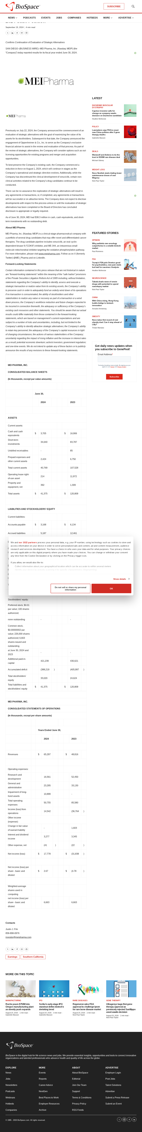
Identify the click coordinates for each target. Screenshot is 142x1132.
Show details (119, 579)
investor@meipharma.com (18, 937)
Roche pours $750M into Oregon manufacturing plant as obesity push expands (19, 1007)
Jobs (59, 18)
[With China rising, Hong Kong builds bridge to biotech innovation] (130, 302)
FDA (94, 259)
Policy (95, 127)
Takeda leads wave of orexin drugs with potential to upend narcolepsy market (105, 283)
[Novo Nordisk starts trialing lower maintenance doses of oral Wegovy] (130, 175)
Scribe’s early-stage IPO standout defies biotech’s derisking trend (51, 1007)
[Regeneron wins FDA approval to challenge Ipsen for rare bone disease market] (88, 988)
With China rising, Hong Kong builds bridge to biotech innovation (105, 303)
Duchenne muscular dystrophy (102, 106)
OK (111, 588)
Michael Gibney (98, 160)
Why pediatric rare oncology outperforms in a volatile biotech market (106, 245)
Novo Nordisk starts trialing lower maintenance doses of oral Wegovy (106, 175)
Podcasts (29, 18)
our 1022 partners (28, 542)
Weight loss (98, 170)
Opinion (96, 240)
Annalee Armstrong (99, 309)
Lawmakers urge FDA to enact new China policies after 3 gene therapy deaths (106, 132)
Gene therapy (113, 1000)
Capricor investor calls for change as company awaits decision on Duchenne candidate (106, 113)
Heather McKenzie (99, 119)
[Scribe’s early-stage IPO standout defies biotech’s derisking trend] (54, 988)
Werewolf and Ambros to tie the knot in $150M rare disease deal (106, 156)
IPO (40, 1000)
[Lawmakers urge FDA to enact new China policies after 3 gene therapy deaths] (130, 132)
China (95, 297)
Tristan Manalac (98, 328)
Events (45, 18)
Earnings (12, 957)
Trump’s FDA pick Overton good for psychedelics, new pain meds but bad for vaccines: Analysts (106, 264)
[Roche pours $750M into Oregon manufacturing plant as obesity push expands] (21, 988)
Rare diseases (80, 1000)
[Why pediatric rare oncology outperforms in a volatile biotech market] (130, 245)
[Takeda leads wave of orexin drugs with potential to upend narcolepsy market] (130, 283)
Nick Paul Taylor (98, 181)
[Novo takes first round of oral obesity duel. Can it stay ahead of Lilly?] (130, 321)
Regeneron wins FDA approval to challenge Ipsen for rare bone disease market (87, 1007)
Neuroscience (99, 278)
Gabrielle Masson (98, 138)
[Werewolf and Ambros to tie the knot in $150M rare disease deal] (130, 156)
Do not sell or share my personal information (70, 588)
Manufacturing (13, 1000)
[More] (16, 18)
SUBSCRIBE (114, 6)
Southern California (33, 957)
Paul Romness (97, 251)
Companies (74, 18)
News (11, 18)
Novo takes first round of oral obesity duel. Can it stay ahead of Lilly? (107, 322)
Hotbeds (92, 18)
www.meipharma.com (49, 254)
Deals (95, 151)
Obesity (96, 316)
